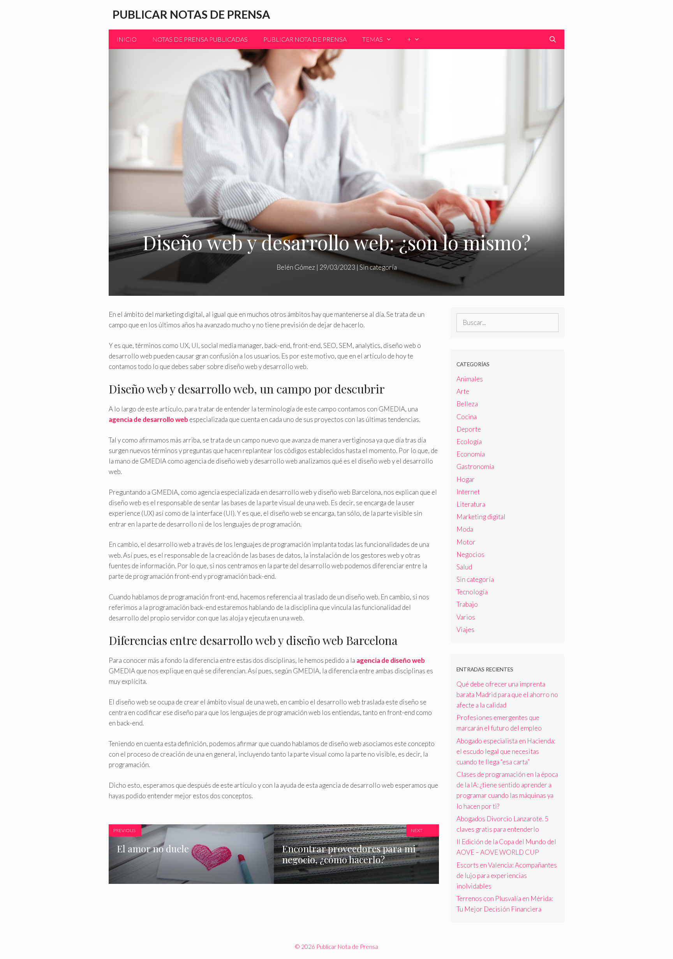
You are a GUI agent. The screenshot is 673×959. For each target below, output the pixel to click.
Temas (372, 39)
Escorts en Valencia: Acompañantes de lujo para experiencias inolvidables (506, 875)
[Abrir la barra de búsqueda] (552, 39)
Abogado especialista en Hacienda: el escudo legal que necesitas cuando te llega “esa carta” (505, 751)
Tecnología (472, 592)
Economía (470, 454)
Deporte (468, 429)
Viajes (465, 629)
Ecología (469, 441)
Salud (464, 567)
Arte (462, 391)
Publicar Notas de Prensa (191, 14)
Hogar (465, 479)
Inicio (126, 39)
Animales (469, 379)
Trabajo (467, 604)
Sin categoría (378, 267)
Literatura (470, 504)
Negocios (470, 554)
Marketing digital (481, 517)
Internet (468, 492)
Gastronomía (475, 466)
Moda (464, 529)
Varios (465, 617)
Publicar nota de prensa (305, 39)
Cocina (466, 417)
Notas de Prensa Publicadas (200, 39)
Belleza (467, 404)
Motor (466, 542)
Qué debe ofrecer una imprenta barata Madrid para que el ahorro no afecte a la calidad (507, 694)
